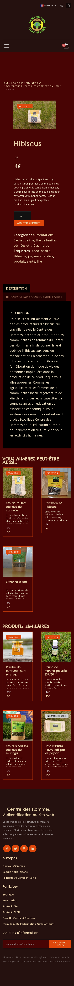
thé (39, 261)
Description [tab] (16, 288)
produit (19, 261)
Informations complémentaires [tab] (34, 297)
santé (31, 261)
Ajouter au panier (28, 223)
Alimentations (43, 235)
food (35, 251)
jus (30, 256)
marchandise (43, 256)
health (45, 251)
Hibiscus (20, 256)
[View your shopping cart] (66, 46)
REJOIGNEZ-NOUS (60, 944)
